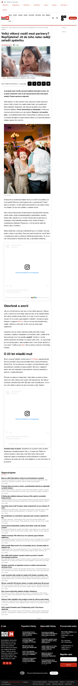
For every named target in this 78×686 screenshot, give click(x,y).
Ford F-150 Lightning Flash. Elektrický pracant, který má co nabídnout (29, 652)
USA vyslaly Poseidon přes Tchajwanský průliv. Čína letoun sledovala (22, 608)
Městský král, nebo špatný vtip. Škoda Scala (29, 646)
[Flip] (48, 84)
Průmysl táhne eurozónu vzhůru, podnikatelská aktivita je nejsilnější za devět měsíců (25, 487)
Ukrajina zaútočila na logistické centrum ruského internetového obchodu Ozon (23, 566)
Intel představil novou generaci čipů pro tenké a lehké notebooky (29, 633)
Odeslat (68, 665)
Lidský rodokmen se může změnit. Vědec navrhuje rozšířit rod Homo (49, 647)
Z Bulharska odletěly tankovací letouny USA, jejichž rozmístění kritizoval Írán (23, 497)
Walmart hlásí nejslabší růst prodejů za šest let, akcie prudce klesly (25, 599)
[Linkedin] (39, 84)
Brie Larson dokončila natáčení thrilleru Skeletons (19, 591)
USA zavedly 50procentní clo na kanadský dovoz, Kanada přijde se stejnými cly (25, 546)
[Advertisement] (64, 45)
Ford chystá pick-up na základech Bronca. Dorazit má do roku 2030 (49, 661)
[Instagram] (65, 17)
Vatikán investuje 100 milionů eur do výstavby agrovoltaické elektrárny (22, 536)
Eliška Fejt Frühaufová (11, 83)
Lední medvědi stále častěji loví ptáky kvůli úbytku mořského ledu (24, 575)
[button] (57, 18)
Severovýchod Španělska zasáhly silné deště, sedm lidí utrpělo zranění (23, 527)
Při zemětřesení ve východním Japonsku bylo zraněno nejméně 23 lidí (24, 517)
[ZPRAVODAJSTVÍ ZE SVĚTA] (3, 18)
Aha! (23, 345)
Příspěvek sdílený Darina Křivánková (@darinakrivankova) (27, 444)
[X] (62, 19)
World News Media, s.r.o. (16, 682)
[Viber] (44, 84)
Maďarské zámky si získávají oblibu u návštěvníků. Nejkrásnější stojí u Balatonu (49, 655)
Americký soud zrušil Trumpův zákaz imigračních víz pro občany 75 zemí (25, 507)
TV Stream (34, 359)
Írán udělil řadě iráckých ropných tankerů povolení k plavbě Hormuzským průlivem (22, 556)
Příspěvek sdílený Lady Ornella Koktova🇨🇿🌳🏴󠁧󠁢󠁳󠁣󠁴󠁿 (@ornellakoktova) (27, 297)
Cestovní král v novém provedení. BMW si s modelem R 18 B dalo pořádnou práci (29, 641)
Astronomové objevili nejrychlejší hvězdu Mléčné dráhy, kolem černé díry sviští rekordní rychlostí (49, 634)
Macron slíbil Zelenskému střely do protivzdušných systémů (22, 478)
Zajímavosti (4, 27)
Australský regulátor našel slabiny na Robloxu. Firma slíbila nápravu (49, 640)
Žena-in (20, 321)
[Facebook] (62, 17)
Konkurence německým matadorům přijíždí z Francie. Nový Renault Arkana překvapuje (29, 660)
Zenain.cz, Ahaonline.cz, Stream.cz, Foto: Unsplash (21, 78)
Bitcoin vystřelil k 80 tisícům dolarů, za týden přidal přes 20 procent (25, 583)
